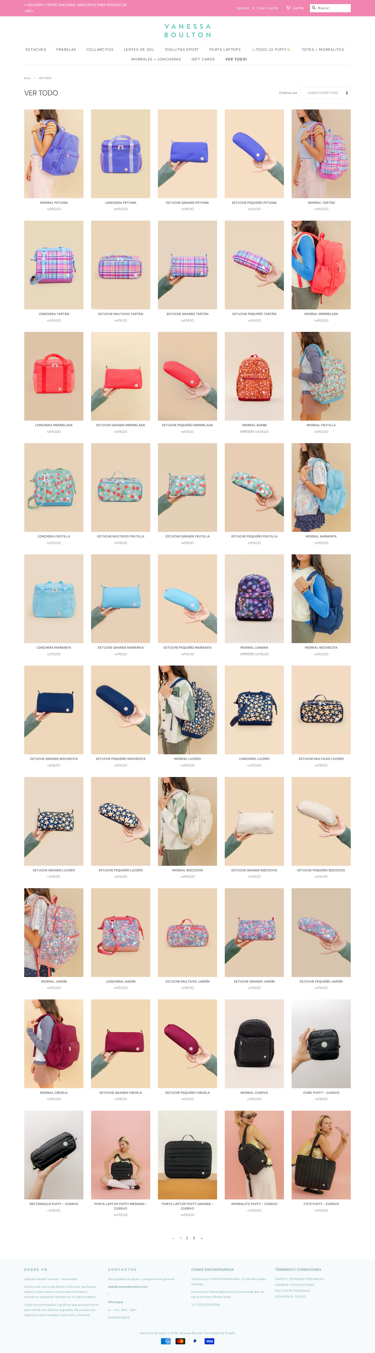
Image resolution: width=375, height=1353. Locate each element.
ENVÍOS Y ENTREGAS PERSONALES (299, 1279)
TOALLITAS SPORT (182, 49)
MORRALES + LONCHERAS (156, 59)
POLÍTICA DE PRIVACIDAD (292, 1291)
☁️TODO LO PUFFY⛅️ (271, 49)
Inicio (27, 78)
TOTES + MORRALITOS (323, 49)
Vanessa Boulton (191, 1333)
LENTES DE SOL (139, 49)
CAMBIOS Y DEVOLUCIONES (294, 1285)
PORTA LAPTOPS (225, 49)
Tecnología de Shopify (219, 1333)
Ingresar (242, 8)
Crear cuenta (267, 8)
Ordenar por (288, 93)
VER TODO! (236, 59)
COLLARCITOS (100, 49)
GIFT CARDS (203, 59)
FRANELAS (66, 49)
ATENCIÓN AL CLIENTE (290, 1297)
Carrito (298, 8)
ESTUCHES (36, 49)
